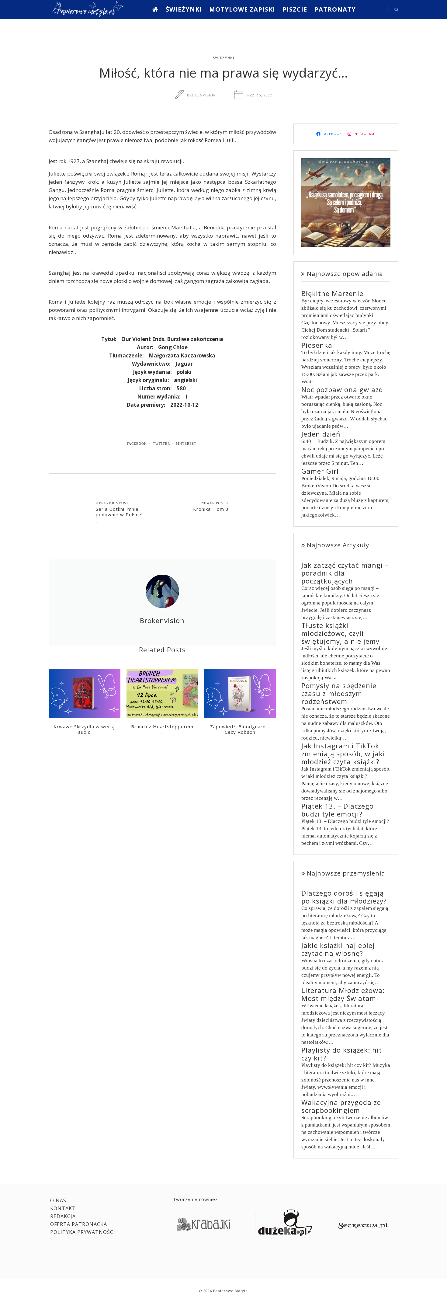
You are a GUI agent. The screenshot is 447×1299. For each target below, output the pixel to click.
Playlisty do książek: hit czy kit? (341, 1053)
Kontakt (63, 1208)
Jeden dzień (321, 433)
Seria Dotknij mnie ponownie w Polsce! (119, 511)
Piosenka (316, 345)
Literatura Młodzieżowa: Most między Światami (343, 994)
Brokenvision (201, 95)
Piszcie (294, 9)
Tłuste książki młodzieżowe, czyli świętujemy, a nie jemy (340, 633)
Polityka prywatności (82, 1232)
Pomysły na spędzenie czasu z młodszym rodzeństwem (338, 693)
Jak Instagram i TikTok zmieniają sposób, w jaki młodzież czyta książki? (343, 753)
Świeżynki (184, 9)
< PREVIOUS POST (112, 503)
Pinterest (186, 443)
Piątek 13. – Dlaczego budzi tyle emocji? (337, 809)
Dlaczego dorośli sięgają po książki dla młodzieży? (344, 896)
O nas (58, 1200)
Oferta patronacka (78, 1224)
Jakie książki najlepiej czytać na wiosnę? (338, 949)
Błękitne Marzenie (332, 293)
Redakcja (63, 1216)
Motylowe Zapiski (242, 9)
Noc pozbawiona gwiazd (342, 389)
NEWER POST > (215, 503)
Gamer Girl (320, 470)
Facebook (137, 443)
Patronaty (335, 9)
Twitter (161, 443)
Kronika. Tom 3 (211, 509)
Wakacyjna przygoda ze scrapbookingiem (341, 1106)
